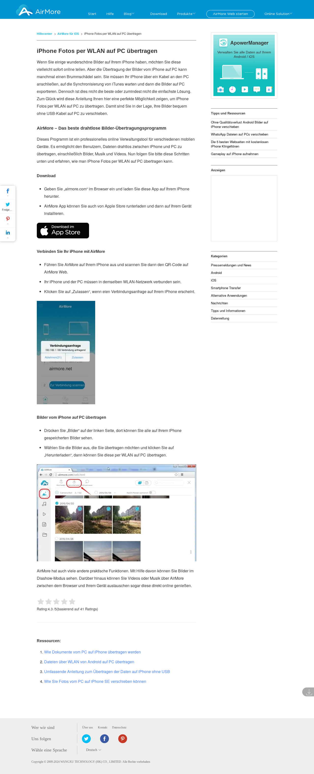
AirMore (48, 12)
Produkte (185, 14)
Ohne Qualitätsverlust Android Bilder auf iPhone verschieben (239, 124)
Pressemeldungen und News (231, 265)
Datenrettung (220, 318)
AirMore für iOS (68, 33)
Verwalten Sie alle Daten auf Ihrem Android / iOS (244, 54)
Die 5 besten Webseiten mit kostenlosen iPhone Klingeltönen (239, 143)
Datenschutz (119, 727)
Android (216, 272)
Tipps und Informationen (228, 310)
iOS (213, 280)
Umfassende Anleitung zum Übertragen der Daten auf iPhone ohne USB (107, 671)
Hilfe (110, 14)
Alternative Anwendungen (229, 295)
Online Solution (276, 14)
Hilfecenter (44, 33)
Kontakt (102, 727)
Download (158, 14)
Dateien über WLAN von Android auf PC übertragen (89, 661)
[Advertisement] (244, 208)
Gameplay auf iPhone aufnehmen (234, 153)
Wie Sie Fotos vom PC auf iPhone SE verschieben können (95, 681)
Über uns (87, 727)
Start (92, 14)
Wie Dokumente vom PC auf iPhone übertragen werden (92, 652)
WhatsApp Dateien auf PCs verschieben (239, 134)
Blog (127, 14)
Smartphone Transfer (226, 287)
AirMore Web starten (230, 14)
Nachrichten (219, 303)
